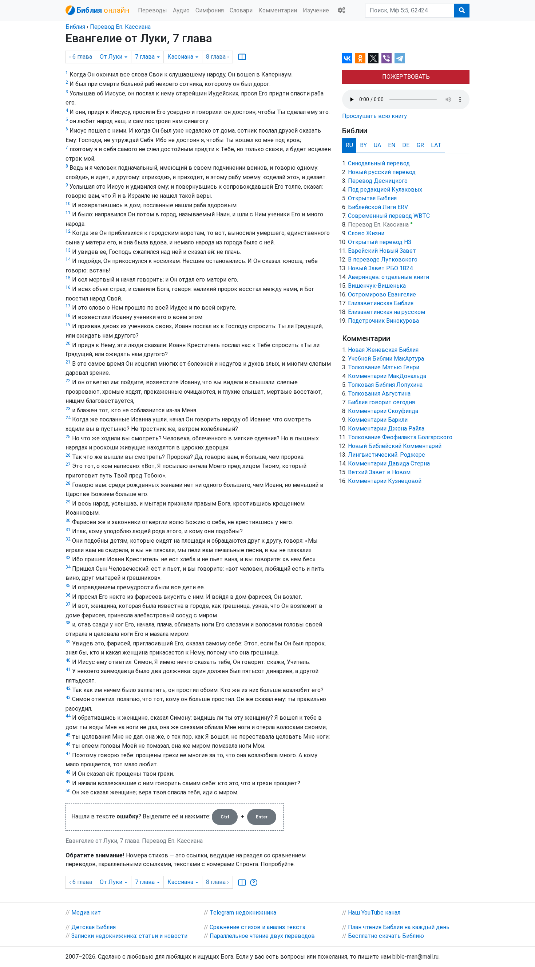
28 (68, 483)
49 (68, 781)
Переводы (152, 10)
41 (68, 669)
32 (68, 539)
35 (68, 585)
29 (68, 501)
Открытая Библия (372, 198)
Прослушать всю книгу (374, 116)
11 (68, 212)
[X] (373, 58)
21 (68, 362)
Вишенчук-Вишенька (377, 285)
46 (68, 744)
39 (68, 641)
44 (68, 716)
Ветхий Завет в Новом (379, 472)
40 (68, 660)
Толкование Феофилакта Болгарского (400, 437)
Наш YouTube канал (374, 912)
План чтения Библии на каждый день (398, 927)
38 (68, 622)
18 (68, 315)
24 (68, 417)
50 (68, 790)
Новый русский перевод (382, 172)
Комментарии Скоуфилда (383, 411)
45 (68, 735)
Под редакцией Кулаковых (385, 189)
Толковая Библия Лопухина (385, 384)
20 (68, 343)
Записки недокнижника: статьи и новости (129, 935)
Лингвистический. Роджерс (386, 454)
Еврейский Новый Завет (382, 250)
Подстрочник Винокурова (383, 320)
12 (68, 231)
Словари (241, 10)
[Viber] (386, 58)
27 (68, 464)
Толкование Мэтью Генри (383, 367)
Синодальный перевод (379, 163)
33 (68, 557)
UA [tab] (377, 145)
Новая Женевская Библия (383, 349)
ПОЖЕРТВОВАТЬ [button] (406, 76)
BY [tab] (363, 145)
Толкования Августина (379, 393)
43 (68, 697)
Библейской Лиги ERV (378, 207)
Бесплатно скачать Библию (386, 935)
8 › (217, 56)
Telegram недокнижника (243, 912)
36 (68, 595)
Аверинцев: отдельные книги (388, 277)
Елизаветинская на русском (386, 311)
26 (68, 455)
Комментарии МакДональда (387, 376)
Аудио (181, 10)
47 (68, 753)
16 (68, 287)
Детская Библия (93, 927)
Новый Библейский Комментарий (394, 446)
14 (68, 259)
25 (68, 436)
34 (68, 567)
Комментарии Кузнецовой (384, 480)
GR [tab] (420, 145)
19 (68, 324)
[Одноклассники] (360, 58)
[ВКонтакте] (347, 58)
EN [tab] (391, 145)
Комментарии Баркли (378, 419)
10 (68, 203)
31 (68, 529)
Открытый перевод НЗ (379, 242)
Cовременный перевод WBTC (389, 215)
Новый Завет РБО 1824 (380, 268)
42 (68, 688)
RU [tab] (349, 145)
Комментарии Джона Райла (386, 428)
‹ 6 (80, 56)
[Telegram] (400, 58)
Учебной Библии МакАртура (386, 358)
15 (68, 277)
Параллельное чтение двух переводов (262, 935)
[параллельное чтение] (242, 57)
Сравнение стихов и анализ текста (257, 927)
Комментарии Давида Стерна (389, 463)
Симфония (209, 10)
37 (68, 604)
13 (68, 250)
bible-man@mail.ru (415, 956)
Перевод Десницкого (378, 180)
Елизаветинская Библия (380, 303)
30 (68, 520)
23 (68, 408)
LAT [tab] (436, 145)
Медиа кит (86, 912)
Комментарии (277, 10)
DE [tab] (405, 145)
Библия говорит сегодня (381, 402)
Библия (75, 26)
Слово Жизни (366, 233)
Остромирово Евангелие (382, 294)
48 (68, 772)
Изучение (316, 10)
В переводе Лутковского (382, 259)
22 (68, 380)
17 (68, 305)
